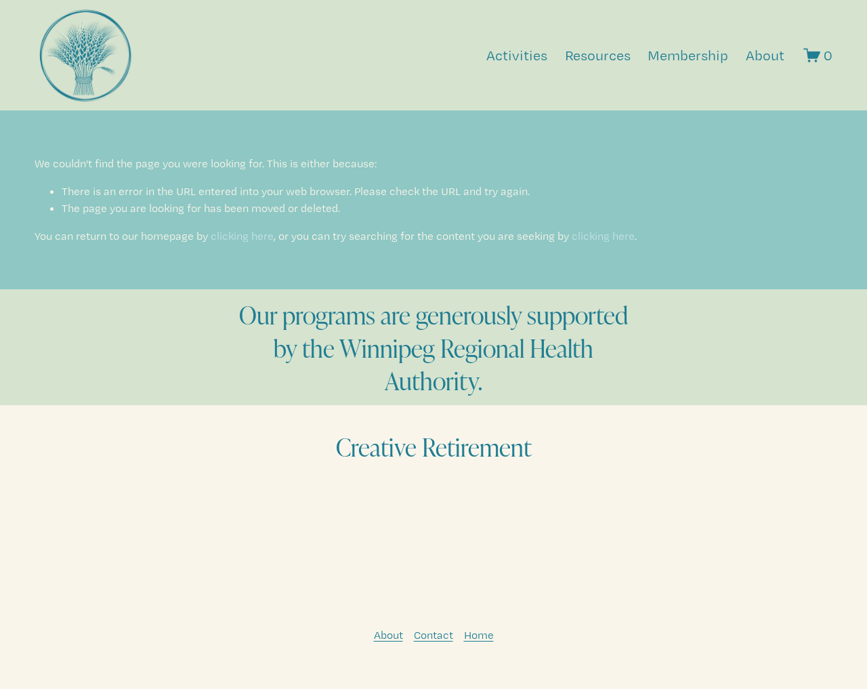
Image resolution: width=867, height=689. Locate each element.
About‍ (388, 635)
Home (479, 635)
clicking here (242, 236)
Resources (598, 55)
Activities (516, 55)
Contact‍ (433, 635)
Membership (688, 55)
